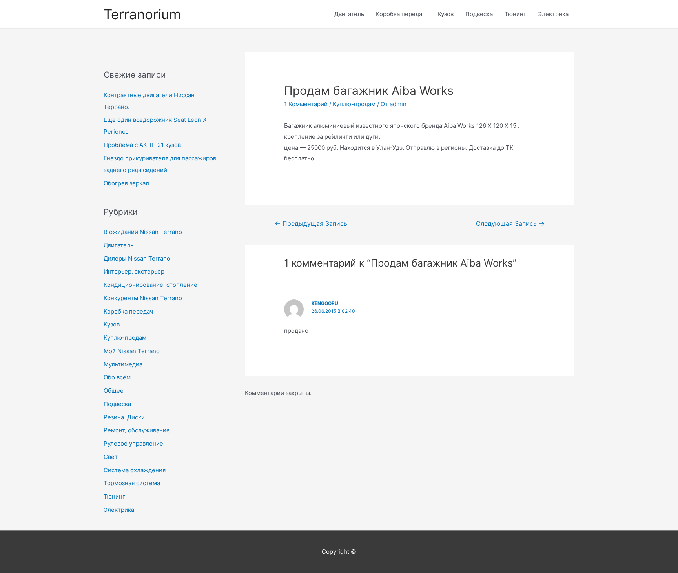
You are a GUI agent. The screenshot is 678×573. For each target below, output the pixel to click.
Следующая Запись (510, 223)
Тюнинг (515, 14)
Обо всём (117, 377)
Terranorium (142, 14)
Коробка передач (401, 14)
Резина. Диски (124, 417)
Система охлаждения (135, 470)
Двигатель (349, 14)
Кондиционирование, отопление (150, 284)
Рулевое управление (133, 443)
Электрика (553, 14)
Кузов (445, 14)
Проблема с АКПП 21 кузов (142, 145)
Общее (114, 390)
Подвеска (479, 14)
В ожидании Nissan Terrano (143, 232)
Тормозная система (132, 483)
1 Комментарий (306, 104)
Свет (111, 457)
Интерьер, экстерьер (134, 271)
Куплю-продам (125, 337)
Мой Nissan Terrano (132, 351)
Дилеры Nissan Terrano (137, 258)
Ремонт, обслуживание (137, 430)
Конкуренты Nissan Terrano (143, 298)
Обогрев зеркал (126, 183)
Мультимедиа (123, 364)
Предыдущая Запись (311, 223)
